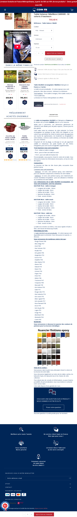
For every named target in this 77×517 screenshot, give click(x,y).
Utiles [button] (7, 484)
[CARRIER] (38, 104)
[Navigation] (5, 10)
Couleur (36, 27)
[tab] (53, 115)
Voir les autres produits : (51, 104)
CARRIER (62, 104)
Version (36, 35)
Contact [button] (8, 487)
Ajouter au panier (55, 53)
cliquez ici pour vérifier (41, 508)
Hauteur (36, 44)
